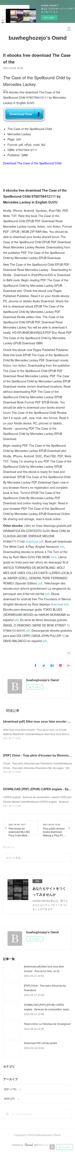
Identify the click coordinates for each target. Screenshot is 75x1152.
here (54, 557)
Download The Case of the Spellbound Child (32, 163)
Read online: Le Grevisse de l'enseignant (47, 1024)
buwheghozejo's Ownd (38, 38)
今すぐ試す (49, 17)
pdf (40, 583)
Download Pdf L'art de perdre (40, 1043)
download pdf (34, 541)
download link (60, 604)
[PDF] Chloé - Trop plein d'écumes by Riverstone (37, 755)
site (62, 546)
